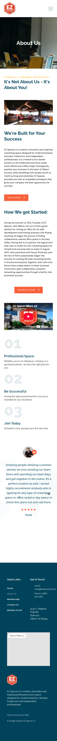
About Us (11, 593)
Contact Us (13, 604)
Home (10, 588)
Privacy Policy (23, 715)
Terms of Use (12, 715)
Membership (13, 599)
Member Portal (14, 610)
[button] (48, 494)
